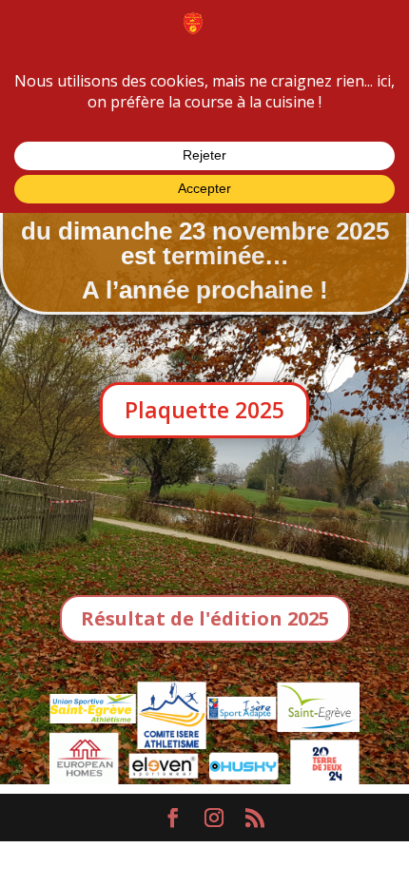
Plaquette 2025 (204, 410)
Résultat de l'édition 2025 (205, 618)
